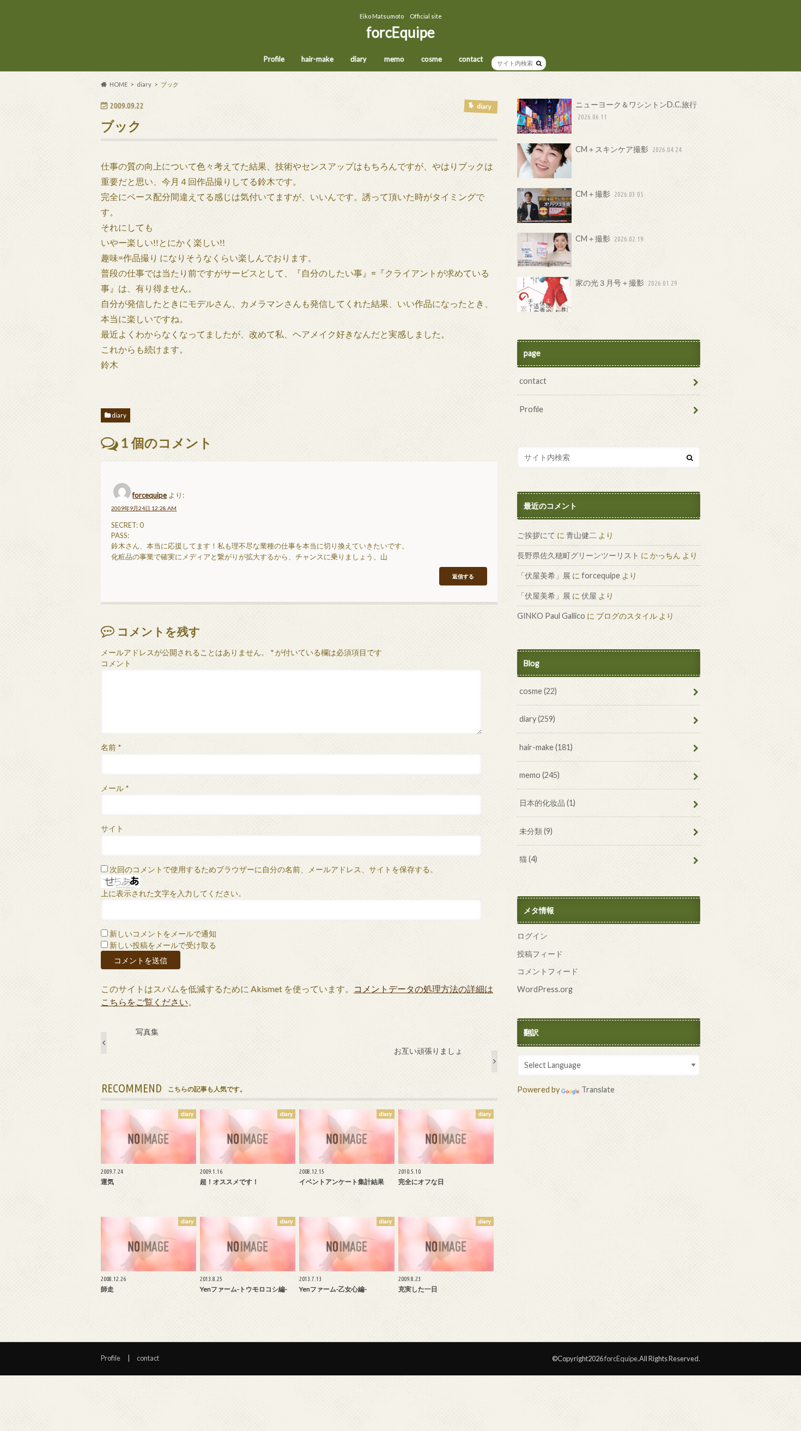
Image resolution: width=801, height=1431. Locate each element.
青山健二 (581, 535)
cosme (431, 59)
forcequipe (149, 495)
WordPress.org (545, 989)
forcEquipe (400, 32)
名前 (111, 747)
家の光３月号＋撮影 (626, 282)
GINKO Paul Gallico (551, 615)
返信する (463, 576)
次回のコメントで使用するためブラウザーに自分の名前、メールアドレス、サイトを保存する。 (274, 869)
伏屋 (589, 595)
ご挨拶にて (536, 535)
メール (115, 788)
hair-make (317, 59)
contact (471, 59)
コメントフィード (547, 971)
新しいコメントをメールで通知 (163, 933)
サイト (112, 828)
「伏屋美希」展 (544, 575)
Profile (274, 59)
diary (358, 59)
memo (394, 59)
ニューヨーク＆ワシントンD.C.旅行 (636, 110)
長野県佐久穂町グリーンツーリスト (578, 555)
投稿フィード (540, 953)
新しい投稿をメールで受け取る (163, 945)
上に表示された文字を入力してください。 (173, 893)
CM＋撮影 (609, 193)
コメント (116, 663)
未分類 (536, 831)
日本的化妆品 (547, 802)
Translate (598, 1089)
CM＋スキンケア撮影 (628, 149)
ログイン (532, 935)
